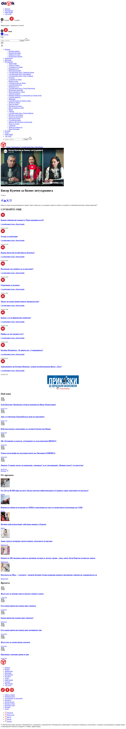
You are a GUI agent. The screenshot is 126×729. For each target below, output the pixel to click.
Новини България (15, 53)
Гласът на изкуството (16, 117)
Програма (8, 60)
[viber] (10, 201)
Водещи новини (14, 51)
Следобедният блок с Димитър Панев (21, 72)
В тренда (12, 78)
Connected (12, 125)
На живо (8, 131)
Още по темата (14, 104)
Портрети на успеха (15, 106)
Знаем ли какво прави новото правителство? (20, 301)
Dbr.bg (8, 719)
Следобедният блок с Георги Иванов (21, 113)
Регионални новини (15, 56)
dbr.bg (3, 494)
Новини (7, 9)
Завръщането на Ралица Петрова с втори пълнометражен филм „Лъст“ (31, 367)
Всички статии (10, 703)
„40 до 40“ (8, 14)
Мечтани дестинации (16, 115)
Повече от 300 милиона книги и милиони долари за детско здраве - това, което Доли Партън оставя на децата (48, 558)
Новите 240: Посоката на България (20, 122)
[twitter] (7, 201)
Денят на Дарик (14, 65)
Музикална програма (16, 90)
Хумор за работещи (9, 236)
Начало (7, 669)
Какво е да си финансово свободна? (16, 318)
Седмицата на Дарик (16, 67)
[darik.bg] (8, 5)
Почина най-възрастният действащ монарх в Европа (23, 524)
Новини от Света (14, 55)
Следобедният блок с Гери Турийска (21, 76)
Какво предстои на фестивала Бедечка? (18, 253)
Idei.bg (8, 717)
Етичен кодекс (9, 702)
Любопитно (9, 58)
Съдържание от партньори (14, 698)
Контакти (8, 700)
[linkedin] (5, 201)
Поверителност (10, 696)
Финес (11, 109)
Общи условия (10, 695)
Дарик (8, 147)
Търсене (7, 682)
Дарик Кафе (13, 63)
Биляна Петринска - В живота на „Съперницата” (22, 350)
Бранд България (14, 129)
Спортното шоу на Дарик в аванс (20, 101)
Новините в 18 (14, 69)
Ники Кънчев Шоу (15, 70)
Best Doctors (9, 683)
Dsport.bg (9, 713)
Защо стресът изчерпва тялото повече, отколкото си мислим (26, 541)
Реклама (7, 707)
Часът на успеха (14, 124)
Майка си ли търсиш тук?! (12, 334)
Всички (3, 471)
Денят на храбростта (15, 127)
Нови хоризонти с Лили (17, 92)
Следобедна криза (15, 120)
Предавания (9, 10)
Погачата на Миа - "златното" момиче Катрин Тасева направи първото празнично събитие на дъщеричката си (49, 575)
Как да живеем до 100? (16, 108)
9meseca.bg (4, 545)
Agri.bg (9, 721)
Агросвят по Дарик (15, 79)
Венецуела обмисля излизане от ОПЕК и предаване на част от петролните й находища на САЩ (41, 507)
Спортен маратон (14, 97)
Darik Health (9, 12)
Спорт (7, 132)
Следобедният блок (15, 85)
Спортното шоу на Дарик (17, 83)
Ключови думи (10, 705)
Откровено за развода (10, 285)
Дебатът (11, 111)
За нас (7, 709)
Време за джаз (13, 81)
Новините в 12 (14, 86)
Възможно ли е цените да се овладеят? (17, 269)
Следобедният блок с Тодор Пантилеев (22, 88)
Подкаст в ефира (14, 102)
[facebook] (2, 201)
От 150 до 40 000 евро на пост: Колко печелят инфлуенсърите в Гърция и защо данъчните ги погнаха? (45, 490)
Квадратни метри (14, 118)
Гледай (5, 34)
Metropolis (12, 99)
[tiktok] (3, 691)
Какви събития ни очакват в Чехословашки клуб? (22, 220)
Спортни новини (14, 94)
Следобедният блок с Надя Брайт (20, 74)
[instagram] (12, 691)
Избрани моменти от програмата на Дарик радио (25, 95)
